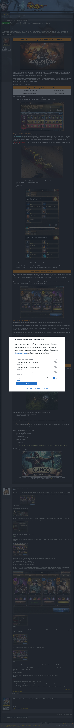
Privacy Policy (45, 388)
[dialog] (37, 364)
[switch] (55, 362)
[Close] (62, 339)
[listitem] (37, 359)
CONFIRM (26, 383)
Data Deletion (29, 388)
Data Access (37, 388)
